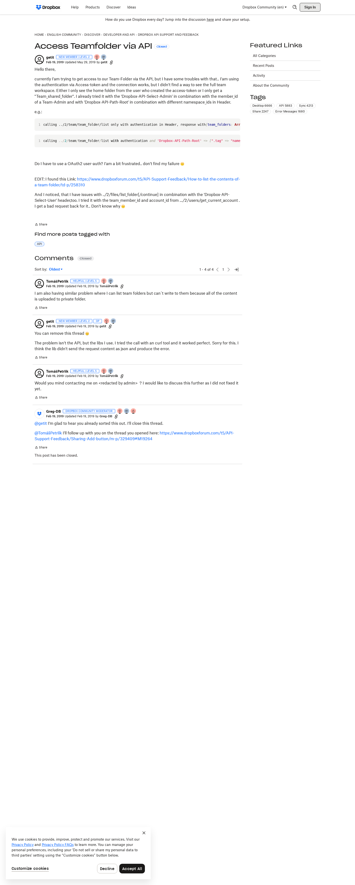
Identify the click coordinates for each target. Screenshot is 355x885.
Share (41, 225)
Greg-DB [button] (53, 411)
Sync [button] (306, 105)
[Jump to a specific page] (236, 269)
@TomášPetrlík (48, 433)
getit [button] (50, 57)
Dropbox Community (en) (263, 7)
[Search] (295, 7)
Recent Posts (263, 65)
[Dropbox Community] (48, 7)
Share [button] (260, 111)
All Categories (264, 56)
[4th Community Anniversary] (97, 57)
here (210, 19)
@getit (41, 423)
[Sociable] (127, 411)
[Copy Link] (111, 62)
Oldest (55, 269)
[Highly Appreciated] (133, 411)
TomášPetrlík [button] (57, 281)
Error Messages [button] (290, 111)
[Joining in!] (104, 57)
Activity (259, 75)
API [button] (39, 244)
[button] (39, 59)
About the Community (271, 85)
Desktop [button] (262, 105)
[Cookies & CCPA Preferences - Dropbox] (78, 853)
